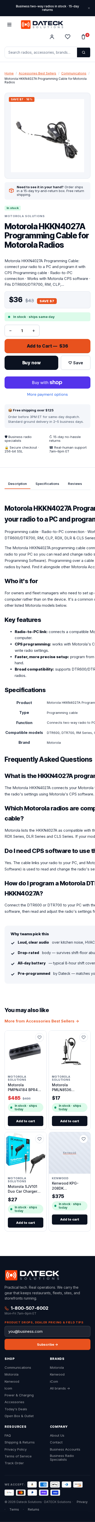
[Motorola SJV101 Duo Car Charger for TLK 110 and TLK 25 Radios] (25, 1153)
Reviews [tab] (75, 483)
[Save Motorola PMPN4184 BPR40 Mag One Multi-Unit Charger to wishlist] (39, 1037)
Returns (33, 1509)
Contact (56, 1442)
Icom (8, 1388)
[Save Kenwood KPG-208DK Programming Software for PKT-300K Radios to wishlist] (83, 1139)
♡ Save (75, 362)
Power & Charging (19, 1395)
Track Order (14, 1463)
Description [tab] (17, 483)
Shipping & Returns (20, 1442)
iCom (54, 1381)
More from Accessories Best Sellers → (42, 1021)
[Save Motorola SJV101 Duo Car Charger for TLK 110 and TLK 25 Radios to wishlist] (39, 1139)
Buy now (31, 362)
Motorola (11, 1374)
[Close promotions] (89, 8)
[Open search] (83, 52)
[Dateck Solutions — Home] (41, 24)
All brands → (60, 1388)
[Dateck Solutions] (32, 1275)
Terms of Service (18, 1456)
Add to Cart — (47, 346)
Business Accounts (65, 1449)
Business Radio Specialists (62, 1457)
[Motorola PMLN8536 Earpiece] (69, 1051)
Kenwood (12, 1381)
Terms (14, 1509)
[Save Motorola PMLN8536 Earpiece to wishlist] (83, 1037)
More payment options (47, 394)
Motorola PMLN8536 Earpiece (61, 1087)
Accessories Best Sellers (37, 73)
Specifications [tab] (47, 483)
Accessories (14, 1402)
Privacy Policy (16, 1449)
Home (9, 73)
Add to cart (25, 1121)
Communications (73, 73)
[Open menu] (9, 24)
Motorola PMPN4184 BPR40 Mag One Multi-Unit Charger (25, 1087)
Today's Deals (16, 1409)
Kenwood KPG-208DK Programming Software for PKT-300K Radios (68, 1186)
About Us (57, 1435)
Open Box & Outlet (19, 1416)
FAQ (8, 1435)
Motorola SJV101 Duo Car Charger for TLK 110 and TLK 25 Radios (25, 1189)
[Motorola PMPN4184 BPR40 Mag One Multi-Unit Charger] (25, 1051)
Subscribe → (47, 1344)
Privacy (82, 1502)
